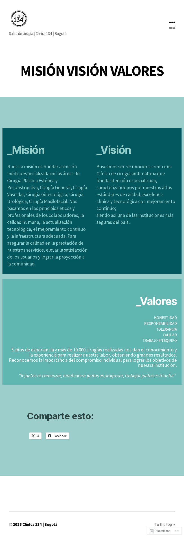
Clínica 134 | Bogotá (39, 524)
